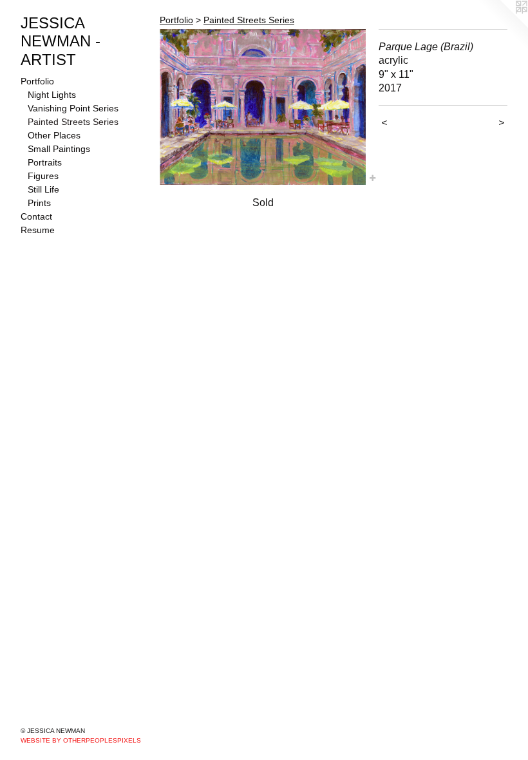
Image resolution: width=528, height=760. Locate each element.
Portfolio (37, 81)
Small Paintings (59, 149)
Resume (38, 230)
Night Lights (52, 95)
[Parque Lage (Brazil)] (263, 107)
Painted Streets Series (73, 122)
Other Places (54, 135)
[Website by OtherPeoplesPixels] (502, 26)
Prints (39, 203)
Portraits (45, 162)
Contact (36, 216)
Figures (43, 176)
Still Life (43, 189)
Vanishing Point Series (73, 108)
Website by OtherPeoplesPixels (81, 740)
